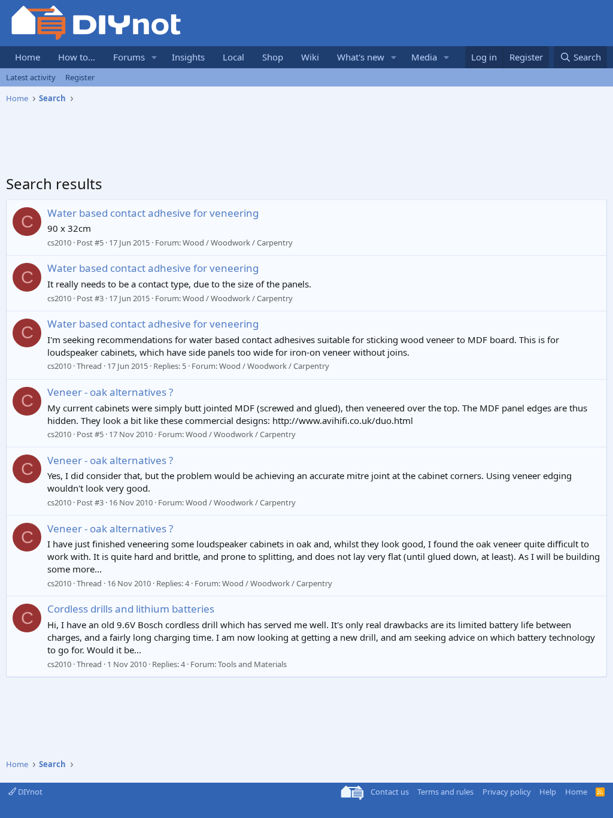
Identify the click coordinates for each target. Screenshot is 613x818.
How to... (76, 57)
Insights (188, 57)
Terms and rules (445, 791)
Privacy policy (506, 791)
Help (547, 791)
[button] (154, 57)
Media (424, 57)
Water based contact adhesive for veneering (153, 213)
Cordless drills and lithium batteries (130, 609)
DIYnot (29, 791)
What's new (360, 57)
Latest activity (31, 77)
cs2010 (59, 242)
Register (80, 77)
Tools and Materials (252, 664)
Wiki (310, 57)
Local (233, 57)
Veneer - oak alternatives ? (110, 392)
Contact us (390, 791)
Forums (129, 57)
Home (27, 57)
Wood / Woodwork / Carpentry (238, 242)
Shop (272, 57)
